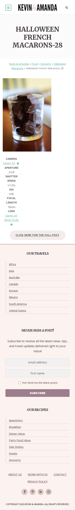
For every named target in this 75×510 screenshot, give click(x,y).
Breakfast (15, 427)
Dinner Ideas (17, 433)
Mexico (13, 297)
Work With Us (38, 474)
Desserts (45, 64)
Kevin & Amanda (19, 64)
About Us (15, 474)
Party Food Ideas (20, 440)
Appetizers (16, 420)
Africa (12, 264)
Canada (13, 284)
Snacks (13, 453)
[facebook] (24, 492)
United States (17, 310)
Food (34, 64)
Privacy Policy (37, 481)
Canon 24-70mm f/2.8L (11, 218)
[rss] (41, 492)
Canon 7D (9, 163)
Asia (11, 271)
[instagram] (49, 492)
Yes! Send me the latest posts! (39, 382)
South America (18, 304)
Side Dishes (16, 447)
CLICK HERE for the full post (37, 235)
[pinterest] (32, 492)
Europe (13, 290)
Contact (60, 474)
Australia (14, 277)
